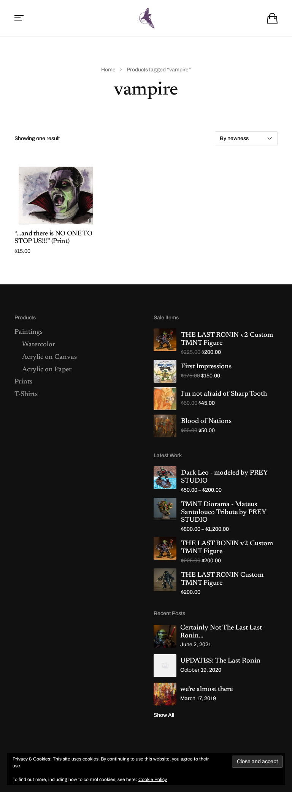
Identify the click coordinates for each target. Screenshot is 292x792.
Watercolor (38, 344)
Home (108, 70)
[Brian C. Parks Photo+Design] (146, 18)
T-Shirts (26, 394)
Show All (164, 715)
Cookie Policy (152, 779)
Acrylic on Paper (46, 369)
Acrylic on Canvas (49, 357)
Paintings (28, 332)
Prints (23, 382)
